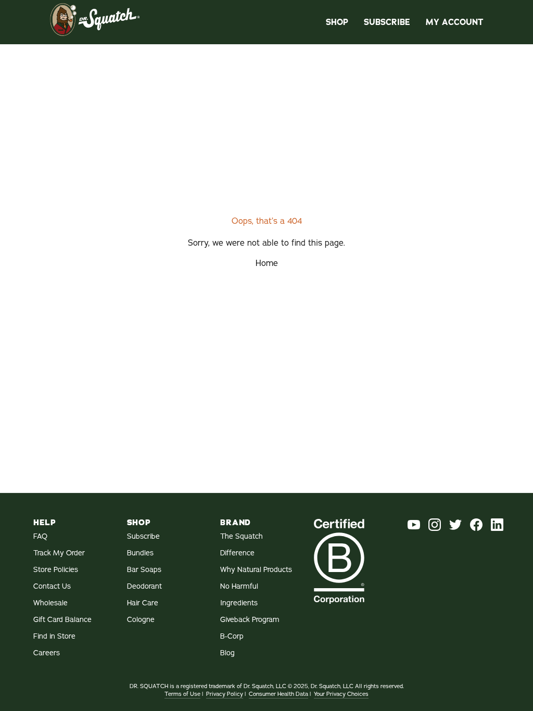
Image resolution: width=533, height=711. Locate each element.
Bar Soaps (144, 570)
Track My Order (59, 553)
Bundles (140, 553)
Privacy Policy (224, 694)
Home (267, 263)
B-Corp (232, 636)
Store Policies (55, 570)
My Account (454, 22)
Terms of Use (182, 694)
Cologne (141, 620)
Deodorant (144, 586)
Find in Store (54, 636)
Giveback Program (250, 620)
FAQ (40, 536)
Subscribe (387, 22)
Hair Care (142, 603)
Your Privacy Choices (341, 694)
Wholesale (50, 603)
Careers (46, 653)
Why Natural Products (256, 570)
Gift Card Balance (62, 620)
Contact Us (52, 586)
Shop (337, 22)
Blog (227, 653)
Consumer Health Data (278, 694)
